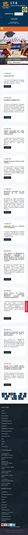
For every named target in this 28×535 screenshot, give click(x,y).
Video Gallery (4, 418)
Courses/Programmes (6, 494)
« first (4, 394)
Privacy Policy (4, 446)
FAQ (8, 532)
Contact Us (4, 426)
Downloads (4, 507)
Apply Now (18, 14)
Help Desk (13, 532)
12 (15, 396)
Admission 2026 (9, 13)
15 (6, 398)
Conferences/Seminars (6, 423)
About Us (3, 413)
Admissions (4, 497)
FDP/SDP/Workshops (6, 421)
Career (3, 441)
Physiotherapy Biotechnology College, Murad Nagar (6, 463)
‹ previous (12, 394)
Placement (3, 502)
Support (19, 532)
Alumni (3, 499)
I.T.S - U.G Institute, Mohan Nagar (6, 484)
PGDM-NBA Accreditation (7, 428)
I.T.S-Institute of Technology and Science (7, 454)
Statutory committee (6, 516)
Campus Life (4, 492)
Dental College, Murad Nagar (6, 458)
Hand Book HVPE (5, 436)
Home (10, 62)
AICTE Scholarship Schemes (5, 519)
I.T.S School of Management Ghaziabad (7, 480)
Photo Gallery (4, 415)
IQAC (2, 444)
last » (20, 398)
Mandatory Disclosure (6, 431)
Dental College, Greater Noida (7, 475)
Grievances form (5, 509)
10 (7, 396)
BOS (2, 439)
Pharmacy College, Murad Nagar (7, 467)
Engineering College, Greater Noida (6, 471)
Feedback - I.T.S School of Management (7, 513)
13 (19, 396)
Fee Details (4, 504)
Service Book (4, 433)
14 (24, 396)
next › (14, 398)
